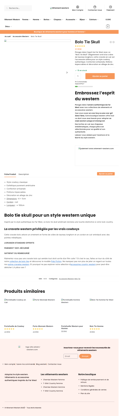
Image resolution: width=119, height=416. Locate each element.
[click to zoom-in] (37, 73)
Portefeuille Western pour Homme (72, 327)
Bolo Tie (77, 279)
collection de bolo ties (19, 261)
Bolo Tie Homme (96, 326)
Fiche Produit (10, 174)
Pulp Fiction (56, 261)
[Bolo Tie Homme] (102, 311)
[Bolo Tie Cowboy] (113, 42)
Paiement (110, 10)
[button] (80, 46)
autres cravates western (18, 264)
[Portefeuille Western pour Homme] (73, 311)
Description (24, 174)
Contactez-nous (95, 10)
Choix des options (17, 337)
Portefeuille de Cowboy (14, 326)
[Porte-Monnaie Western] (45, 311)
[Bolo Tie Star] (111, 42)
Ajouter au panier (100, 76)
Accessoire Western (21, 36)
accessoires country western (83, 264)
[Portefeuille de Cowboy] (16, 311)
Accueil (8, 36)
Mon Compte (77, 10)
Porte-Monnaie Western (43, 326)
